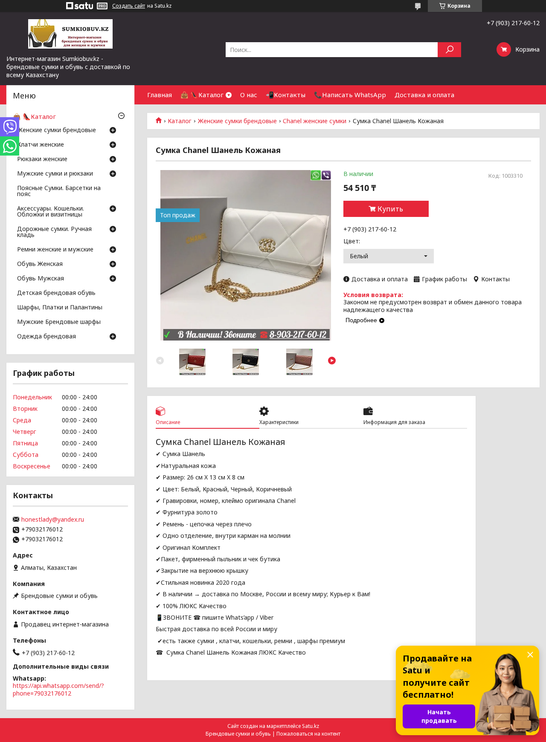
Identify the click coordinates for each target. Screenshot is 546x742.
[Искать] (449, 49)
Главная (159, 94)
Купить (390, 209)
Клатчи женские (40, 144)
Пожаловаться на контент (308, 733)
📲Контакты (285, 94)
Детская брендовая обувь (56, 293)
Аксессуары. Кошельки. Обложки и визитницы (50, 211)
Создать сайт (128, 6)
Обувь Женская (40, 264)
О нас (248, 94)
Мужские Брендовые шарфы (59, 322)
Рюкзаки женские (42, 159)
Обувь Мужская (40, 278)
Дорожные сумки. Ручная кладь (54, 232)
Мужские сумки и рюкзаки (55, 173)
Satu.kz (310, 726)
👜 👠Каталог (202, 94)
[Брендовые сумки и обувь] (70, 33)
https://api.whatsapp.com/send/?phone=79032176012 (58, 689)
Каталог (180, 121)
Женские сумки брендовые (237, 121)
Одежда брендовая (46, 336)
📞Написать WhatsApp (350, 94)
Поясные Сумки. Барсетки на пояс (59, 191)
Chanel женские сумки (314, 121)
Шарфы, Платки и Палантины (59, 307)
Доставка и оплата (424, 94)
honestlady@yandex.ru (52, 519)
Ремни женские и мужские (55, 249)
